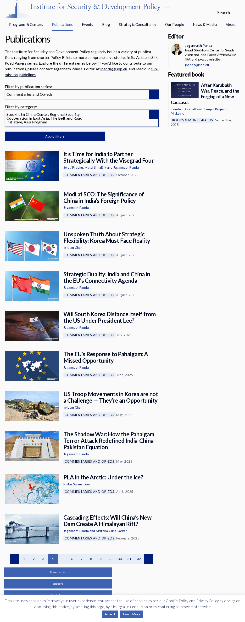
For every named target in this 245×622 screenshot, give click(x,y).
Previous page (14, 559)
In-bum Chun (72, 248)
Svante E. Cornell (183, 109)
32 (139, 559)
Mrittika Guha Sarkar (111, 531)
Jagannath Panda (126, 167)
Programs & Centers (26, 24)
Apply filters (55, 136)
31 (130, 559)
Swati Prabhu (73, 167)
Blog (106, 24)
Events (87, 24)
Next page (148, 559)
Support (58, 583)
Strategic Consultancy (137, 24)
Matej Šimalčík (95, 167)
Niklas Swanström (76, 484)
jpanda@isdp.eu (113, 69)
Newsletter (58, 572)
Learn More (131, 614)
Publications (62, 24)
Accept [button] (110, 614)
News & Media (205, 24)
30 (120, 559)
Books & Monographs (192, 120)
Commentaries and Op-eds (89, 175)
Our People (174, 24)
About (231, 24)
